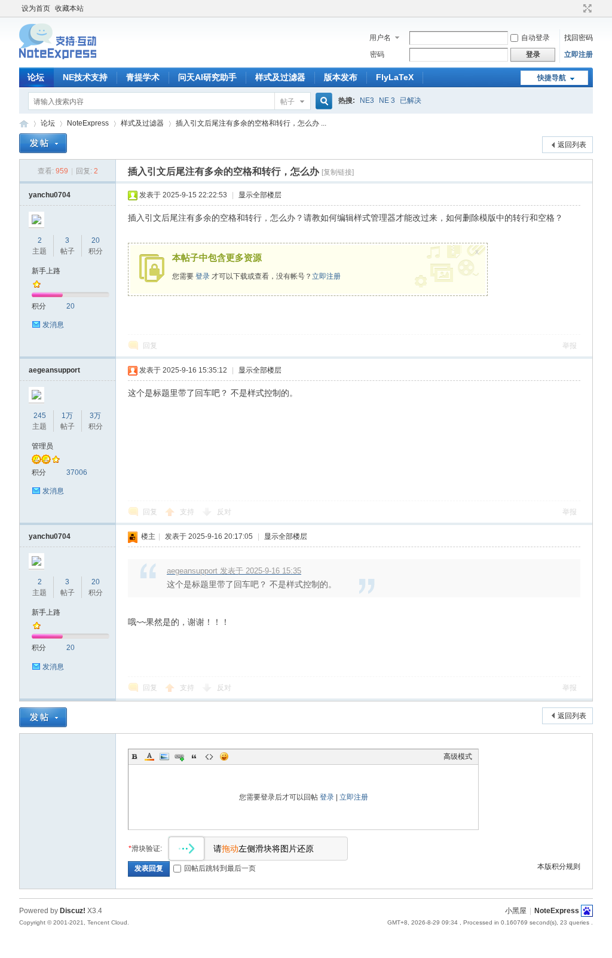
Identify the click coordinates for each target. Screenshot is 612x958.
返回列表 (572, 145)
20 (95, 240)
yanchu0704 (50, 195)
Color (149, 756)
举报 (569, 345)
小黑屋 (516, 911)
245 (39, 415)
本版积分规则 (558, 866)
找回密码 (578, 37)
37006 (76, 472)
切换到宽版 (586, 8)
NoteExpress (24, 123)
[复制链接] (338, 172)
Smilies (224, 756)
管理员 (42, 446)
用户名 (380, 37)
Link (179, 756)
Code (209, 756)
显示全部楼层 (259, 195)
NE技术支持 (85, 77)
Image (164, 756)
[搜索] (322, 101)
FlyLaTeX (395, 77)
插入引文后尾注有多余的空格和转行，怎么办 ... (251, 123)
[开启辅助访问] (576, 8)
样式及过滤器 (280, 77)
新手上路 (46, 271)
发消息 (53, 325)
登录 (202, 276)
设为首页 (36, 8)
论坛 (35, 77)
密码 (377, 54)
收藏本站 (69, 8)
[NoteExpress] (57, 60)
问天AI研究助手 (207, 77)
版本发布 (340, 77)
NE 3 (387, 100)
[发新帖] (43, 143)
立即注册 (578, 54)
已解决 (410, 100)
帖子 (287, 101)
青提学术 (143, 77)
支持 (188, 512)
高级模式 (457, 756)
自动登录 (535, 37)
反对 (224, 512)
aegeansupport (54, 370)
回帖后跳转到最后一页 (220, 868)
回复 (150, 345)
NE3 (367, 100)
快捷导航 (551, 78)
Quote (194, 756)
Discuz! (72, 911)
